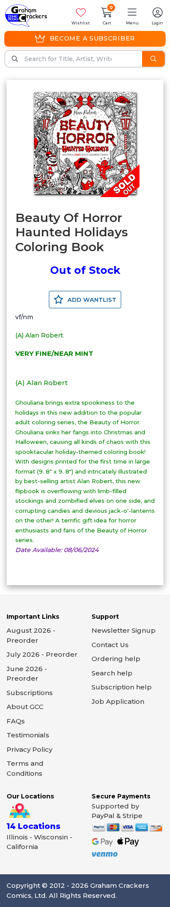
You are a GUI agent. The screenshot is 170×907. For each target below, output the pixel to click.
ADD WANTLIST (91, 299)
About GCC (25, 706)
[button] (132, 15)
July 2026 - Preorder (42, 654)
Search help (112, 673)
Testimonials (28, 735)
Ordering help (116, 659)
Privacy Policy (29, 749)
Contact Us (110, 645)
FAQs (16, 721)
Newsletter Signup (124, 630)
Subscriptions (30, 693)
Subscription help (122, 687)
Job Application (118, 701)
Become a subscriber (92, 38)
